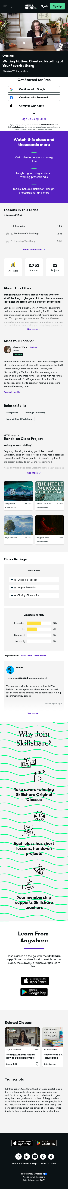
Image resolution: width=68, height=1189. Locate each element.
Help (34, 1163)
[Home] (31, 6)
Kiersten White (25, 347)
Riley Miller (10, 503)
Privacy (43, 1163)
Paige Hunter (43, 537)
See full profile (12, 392)
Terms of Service (47, 125)
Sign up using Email (34, 118)
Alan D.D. (20, 667)
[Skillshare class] (22, 1037)
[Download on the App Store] (34, 981)
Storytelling (12, 413)
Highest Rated (11, 655)
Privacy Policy (14, 127)
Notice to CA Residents (34, 1177)
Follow (33, 347)
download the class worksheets (27, 467)
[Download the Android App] (46, 1143)
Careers (25, 1163)
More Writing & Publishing (19, 419)
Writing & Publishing (35, 413)
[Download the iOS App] (22, 1143)
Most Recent (40, 655)
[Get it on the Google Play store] (34, 992)
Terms (53, 1163)
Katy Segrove (50, 1064)
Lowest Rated (25, 655)
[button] (5, 6)
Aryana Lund (11, 537)
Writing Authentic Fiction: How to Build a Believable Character (20, 1057)
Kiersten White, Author (15, 71)
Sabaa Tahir (12, 1064)
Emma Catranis (44, 503)
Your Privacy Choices (31, 1173)
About (15, 1163)
